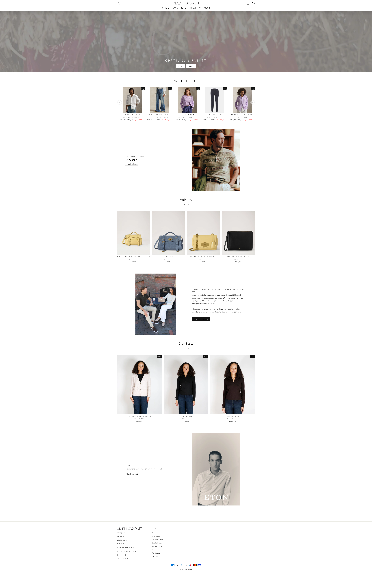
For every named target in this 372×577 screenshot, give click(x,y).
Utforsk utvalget (131, 474)
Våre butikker (156, 536)
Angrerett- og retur (158, 546)
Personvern (155, 550)
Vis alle (186, 204)
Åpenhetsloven (156, 553)
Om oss (154, 533)
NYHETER (166, 8)
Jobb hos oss (156, 556)
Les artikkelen (201, 319)
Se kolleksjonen (131, 164)
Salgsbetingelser (157, 543)
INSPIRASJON (204, 8)
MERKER (192, 8)
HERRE (183, 8)
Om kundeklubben (158, 539)
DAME (175, 8)
